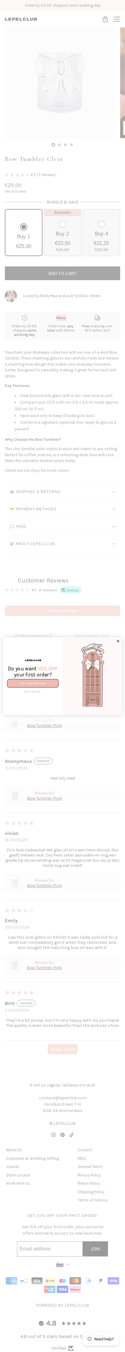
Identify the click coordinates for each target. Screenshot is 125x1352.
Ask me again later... (33, 691)
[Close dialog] (118, 641)
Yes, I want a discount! (33, 683)
